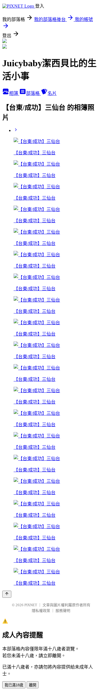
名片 (52, 93)
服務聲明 (63, 610)
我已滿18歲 (14, 685)
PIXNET (30, 605)
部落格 (33, 93)
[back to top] (6, 594)
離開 (32, 685)
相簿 (14, 93)
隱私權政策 (41, 610)
